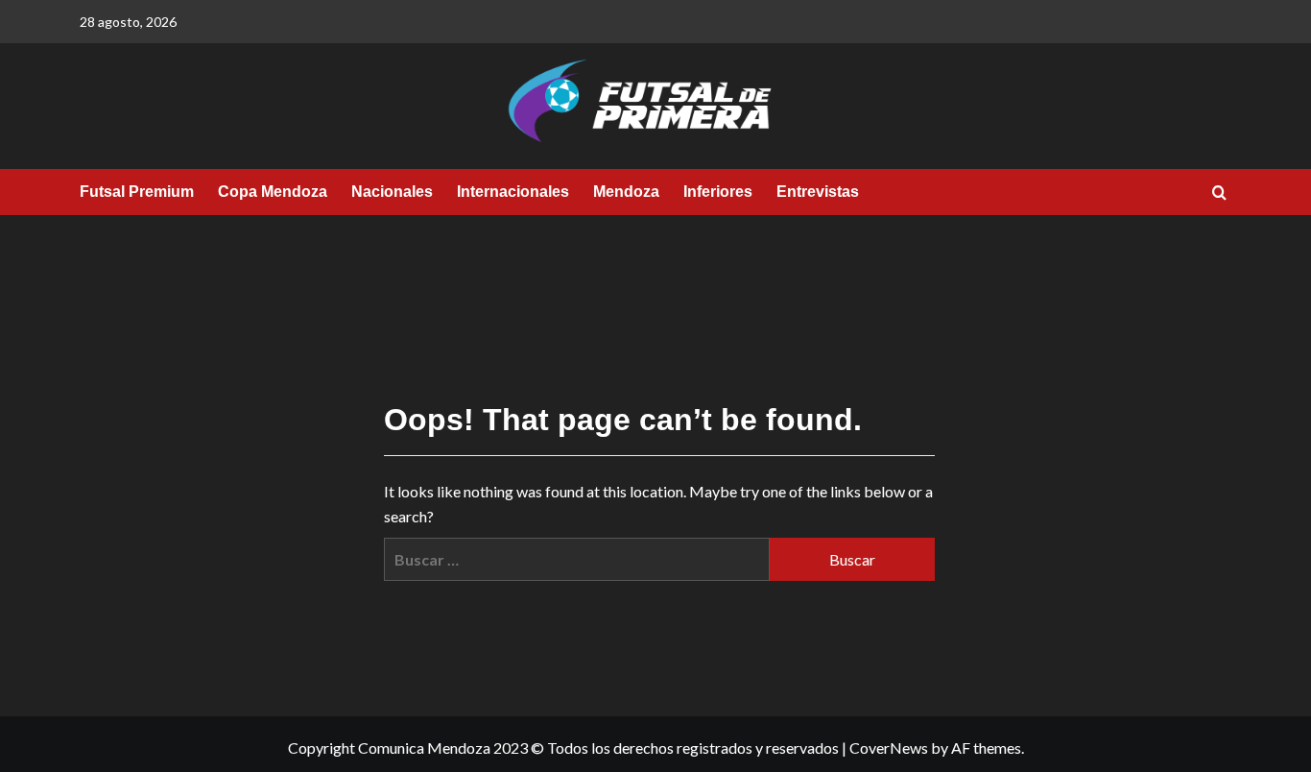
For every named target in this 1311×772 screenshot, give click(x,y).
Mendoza (626, 191)
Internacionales (513, 191)
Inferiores (717, 191)
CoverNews (888, 747)
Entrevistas (817, 191)
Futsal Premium (137, 191)
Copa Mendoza (272, 191)
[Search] (1219, 193)
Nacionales (392, 191)
